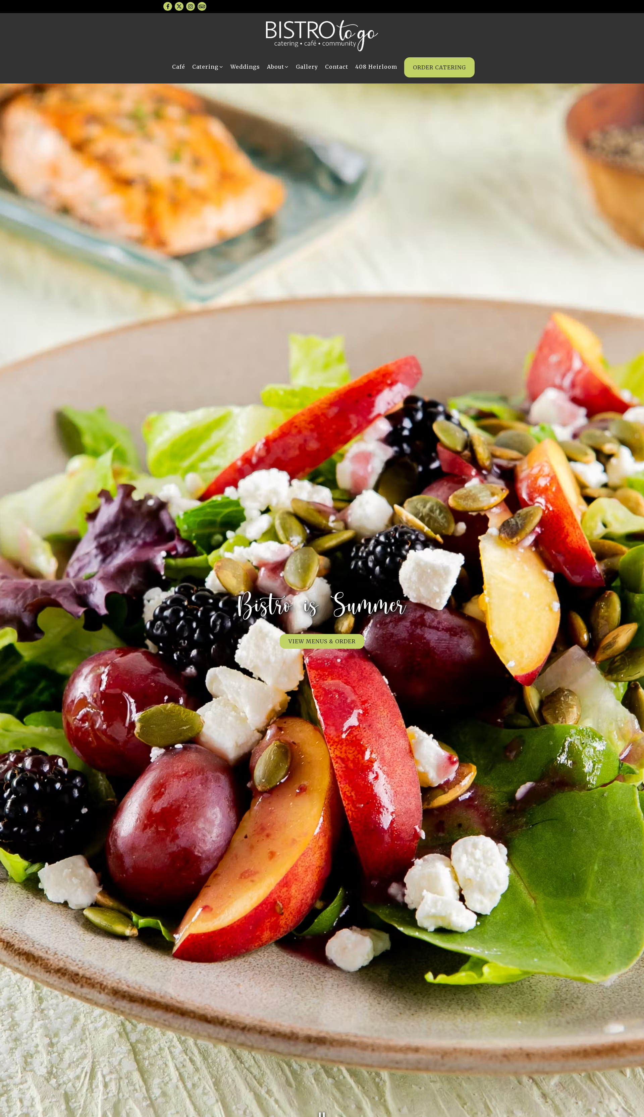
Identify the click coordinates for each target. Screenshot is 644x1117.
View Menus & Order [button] (322, 641)
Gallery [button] (307, 66)
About (278, 66)
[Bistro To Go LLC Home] (322, 35)
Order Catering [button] (439, 67)
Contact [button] (336, 66)
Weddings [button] (245, 66)
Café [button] (178, 66)
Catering (208, 66)
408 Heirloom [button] (376, 66)
